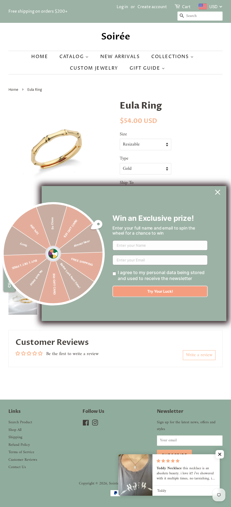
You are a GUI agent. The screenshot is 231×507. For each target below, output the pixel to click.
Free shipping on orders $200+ (38, 11)
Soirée (115, 36)
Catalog (72, 57)
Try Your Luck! (160, 291)
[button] (220, 454)
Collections (170, 57)
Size (123, 134)
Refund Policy (19, 445)
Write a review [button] (199, 355)
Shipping (15, 437)
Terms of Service (21, 452)
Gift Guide (146, 68)
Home (39, 57)
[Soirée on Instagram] (95, 424)
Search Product (20, 422)
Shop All (14, 430)
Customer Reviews (22, 460)
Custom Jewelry (94, 68)
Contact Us (17, 467)
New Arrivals (120, 57)
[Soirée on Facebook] (86, 424)
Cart (186, 7)
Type (124, 158)
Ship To (127, 183)
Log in (122, 7)
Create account (152, 7)
